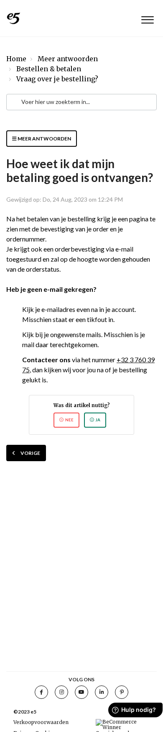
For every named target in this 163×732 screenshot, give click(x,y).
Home (16, 59)
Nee (69, 420)
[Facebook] (41, 692)
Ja (98, 420)
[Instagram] (61, 692)
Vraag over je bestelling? (57, 79)
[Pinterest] (121, 692)
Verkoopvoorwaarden (41, 722)
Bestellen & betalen (48, 69)
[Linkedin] (101, 692)
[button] (147, 18)
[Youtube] (81, 692)
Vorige (30, 453)
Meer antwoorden (68, 59)
